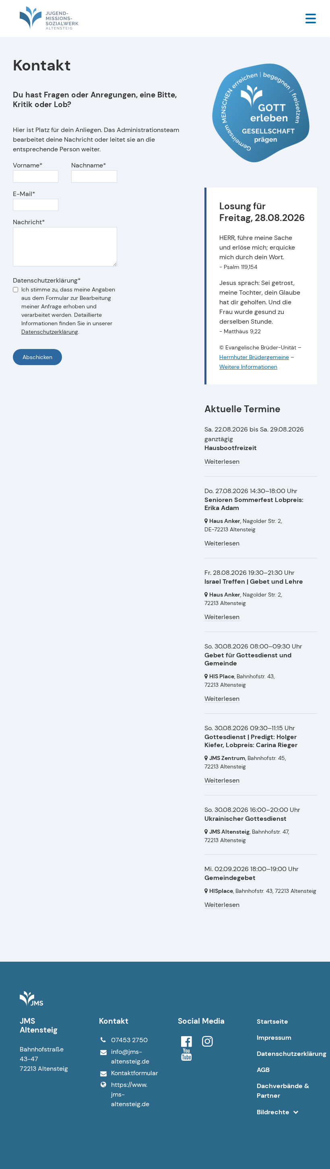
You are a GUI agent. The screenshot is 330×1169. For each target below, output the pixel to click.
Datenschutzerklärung (45, 280)
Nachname (87, 165)
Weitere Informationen (248, 366)
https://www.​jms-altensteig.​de (130, 1094)
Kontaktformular (131, 1073)
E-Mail (22, 194)
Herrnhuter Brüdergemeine (254, 357)
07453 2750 (129, 1040)
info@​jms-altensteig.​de (130, 1056)
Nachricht (27, 222)
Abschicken (37, 357)
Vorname (26, 165)
